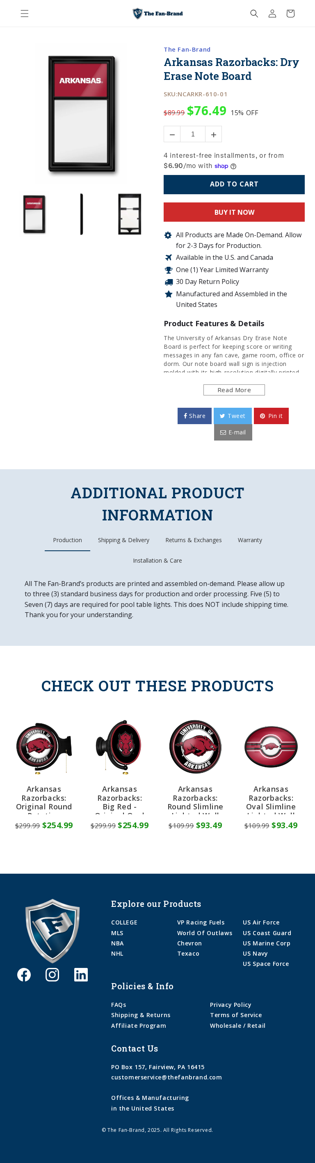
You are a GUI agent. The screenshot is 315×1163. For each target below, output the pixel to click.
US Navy (255, 953)
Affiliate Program (138, 1025)
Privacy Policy (230, 1005)
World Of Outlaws (205, 933)
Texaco (188, 953)
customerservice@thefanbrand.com (166, 1077)
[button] (25, 14)
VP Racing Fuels (201, 922)
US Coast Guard (267, 933)
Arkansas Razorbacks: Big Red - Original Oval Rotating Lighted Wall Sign (120, 799)
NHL (117, 953)
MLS (117, 933)
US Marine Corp (266, 943)
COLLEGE (124, 922)
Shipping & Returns (141, 1015)
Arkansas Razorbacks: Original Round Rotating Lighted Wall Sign (44, 799)
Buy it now (234, 212)
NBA (117, 943)
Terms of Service (236, 1015)
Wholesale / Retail (238, 1025)
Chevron (189, 943)
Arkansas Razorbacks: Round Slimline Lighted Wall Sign (195, 799)
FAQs (118, 1005)
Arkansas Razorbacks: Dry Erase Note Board (231, 69)
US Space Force (266, 964)
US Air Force (261, 922)
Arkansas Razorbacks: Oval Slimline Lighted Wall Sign (271, 799)
